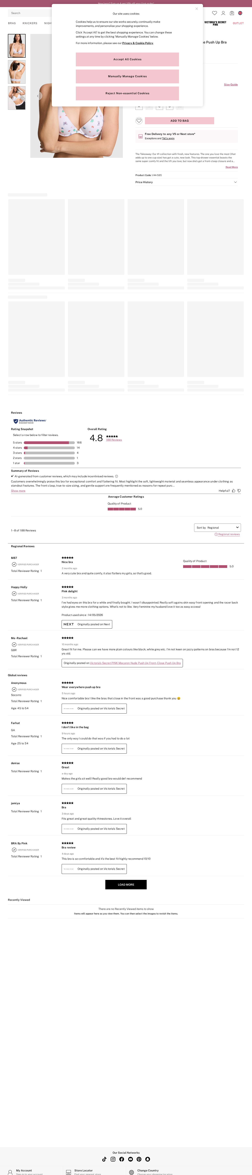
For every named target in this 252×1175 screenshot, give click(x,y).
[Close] (196, 8)
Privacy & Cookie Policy (137, 43)
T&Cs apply (168, 138)
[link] (223, 13)
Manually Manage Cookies (127, 76)
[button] (186, 182)
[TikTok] (104, 1159)
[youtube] (130, 1159)
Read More (232, 167)
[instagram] (113, 1159)
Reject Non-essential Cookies (127, 93)
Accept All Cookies (127, 59)
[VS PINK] (215, 23)
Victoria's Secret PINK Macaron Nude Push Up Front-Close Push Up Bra (135, 663)
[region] (127, 55)
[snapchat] (147, 1159)
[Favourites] (214, 13)
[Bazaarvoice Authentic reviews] (30, 421)
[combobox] (221, 527)
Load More (126, 884)
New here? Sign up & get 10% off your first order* (126, 3)
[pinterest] (139, 1159)
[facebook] (121, 1159)
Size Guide (231, 84)
